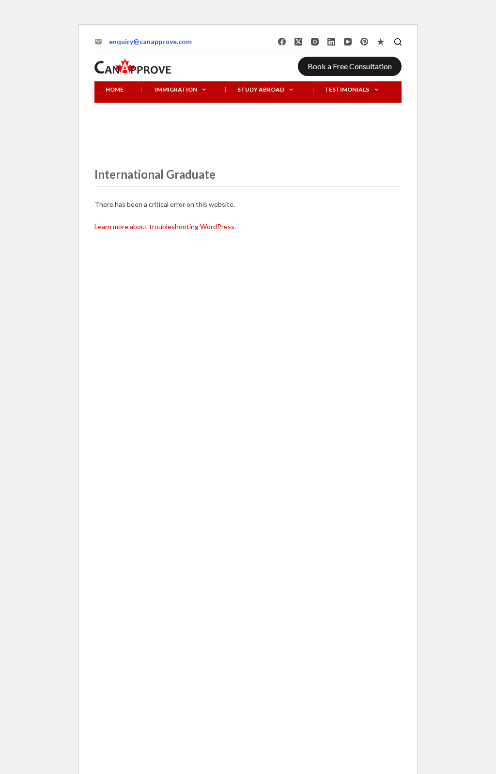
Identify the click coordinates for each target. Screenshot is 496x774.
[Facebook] (282, 42)
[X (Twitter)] (298, 42)
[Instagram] (315, 42)
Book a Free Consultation (350, 66)
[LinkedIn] (331, 42)
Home (115, 89)
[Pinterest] (364, 42)
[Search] (398, 42)
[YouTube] (348, 42)
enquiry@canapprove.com (150, 41)
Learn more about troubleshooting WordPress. (165, 226)
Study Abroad (260, 89)
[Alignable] (381, 42)
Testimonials (347, 89)
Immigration (176, 89)
